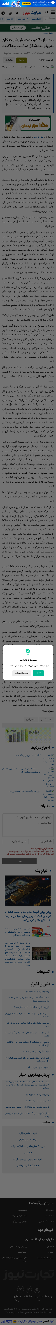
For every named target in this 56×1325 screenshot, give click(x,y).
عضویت (38, 672)
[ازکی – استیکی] (28, 3)
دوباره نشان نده (21, 673)
